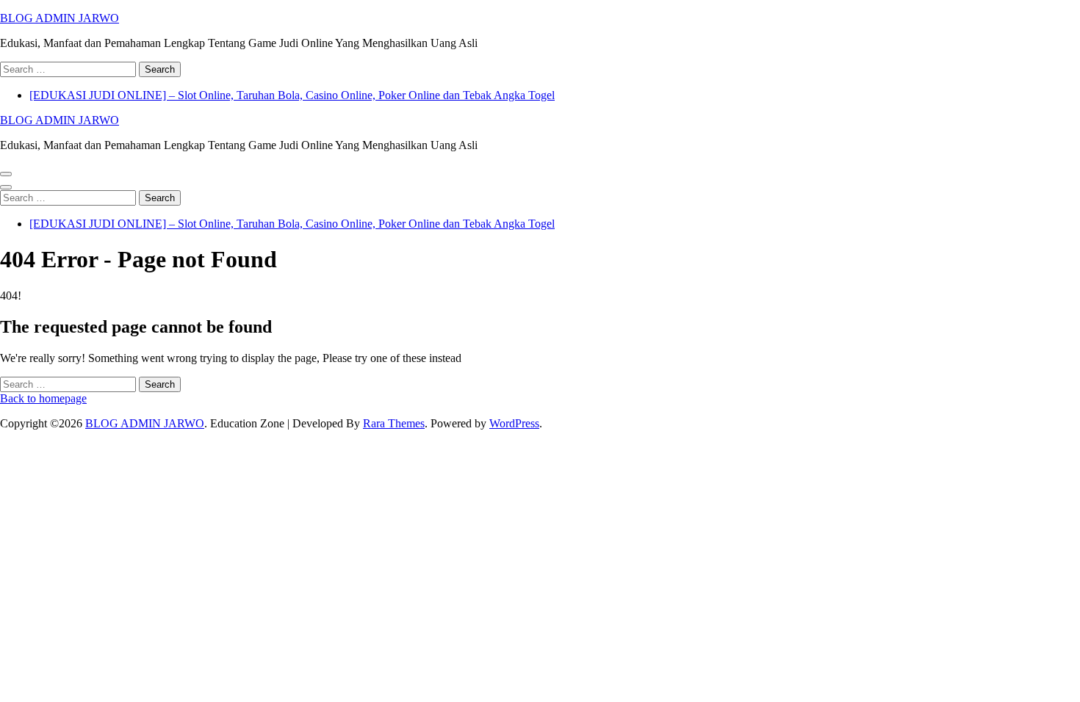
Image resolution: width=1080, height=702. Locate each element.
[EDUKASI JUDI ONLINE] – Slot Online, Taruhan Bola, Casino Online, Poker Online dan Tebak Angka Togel (292, 95)
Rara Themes (394, 423)
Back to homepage (43, 398)
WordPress (514, 423)
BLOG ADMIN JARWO (59, 18)
